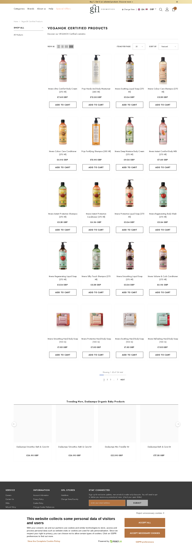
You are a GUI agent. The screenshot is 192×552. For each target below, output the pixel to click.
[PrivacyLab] (115, 541)
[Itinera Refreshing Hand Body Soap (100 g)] (163, 319)
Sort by (152, 46)
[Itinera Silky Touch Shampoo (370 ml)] (96, 257)
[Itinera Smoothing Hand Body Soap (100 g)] (63, 319)
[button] (58, 46)
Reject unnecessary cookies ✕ (150, 513)
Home (16, 21)
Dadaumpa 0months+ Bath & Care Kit (33, 446)
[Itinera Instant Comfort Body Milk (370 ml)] (163, 132)
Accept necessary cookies (145, 533)
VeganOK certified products (31, 21)
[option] (33, 434)
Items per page (124, 46)
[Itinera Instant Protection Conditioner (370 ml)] (96, 194)
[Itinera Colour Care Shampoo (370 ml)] (163, 69)
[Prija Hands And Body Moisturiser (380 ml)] (96, 69)
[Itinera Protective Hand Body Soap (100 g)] (96, 319)
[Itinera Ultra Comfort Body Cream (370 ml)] (63, 69)
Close (177, 2)
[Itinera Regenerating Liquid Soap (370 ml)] (63, 257)
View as (51, 46)
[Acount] (167, 9)
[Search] (161, 9)
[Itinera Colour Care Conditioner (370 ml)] (63, 132)
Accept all (145, 522)
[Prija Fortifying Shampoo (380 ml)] (96, 132)
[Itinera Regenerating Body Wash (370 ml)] (163, 194)
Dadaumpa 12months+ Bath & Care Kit (75, 446)
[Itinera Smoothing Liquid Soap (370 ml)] (129, 257)
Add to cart (62, 104)
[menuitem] (28, 34)
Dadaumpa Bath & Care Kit (159, 446)
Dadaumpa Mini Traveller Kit (117, 446)
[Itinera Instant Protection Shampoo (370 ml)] (63, 194)
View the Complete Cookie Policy (44, 541)
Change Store (129, 9)
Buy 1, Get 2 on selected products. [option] (96, 2)
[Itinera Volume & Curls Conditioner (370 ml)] (163, 257)
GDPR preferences (145, 542)
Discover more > (110, 2)
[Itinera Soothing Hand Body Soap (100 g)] (129, 319)
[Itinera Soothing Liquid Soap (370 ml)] (129, 69)
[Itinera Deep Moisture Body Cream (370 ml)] (129, 132)
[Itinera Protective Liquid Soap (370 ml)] (129, 194)
